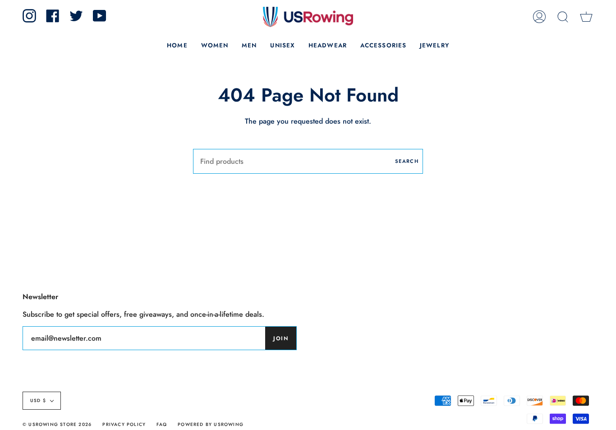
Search (406, 161)
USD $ (38, 400)
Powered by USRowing (211, 424)
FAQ (161, 424)
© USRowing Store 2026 (57, 424)
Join (280, 338)
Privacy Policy (124, 424)
